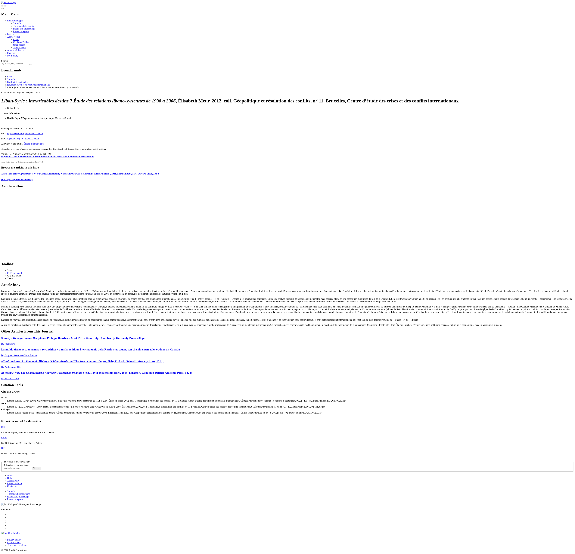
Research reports (21, 31)
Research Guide (14, 483)
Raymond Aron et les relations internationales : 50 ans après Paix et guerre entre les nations (47, 156)
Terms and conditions (17, 545)
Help (9, 478)
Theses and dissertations (24, 26)
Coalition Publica (21, 42)
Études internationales (17, 82)
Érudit (16, 39)
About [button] (10, 36)
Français (11, 53)
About (17, 36)
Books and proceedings (24, 28)
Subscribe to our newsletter (16, 465)
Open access (19, 45)
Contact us (12, 486)
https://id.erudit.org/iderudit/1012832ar (25, 133)
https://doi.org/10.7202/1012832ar (23, 138)
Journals (17, 23)
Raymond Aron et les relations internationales (28, 84)
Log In (10, 34)
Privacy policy (14, 539)
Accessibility (13, 480)
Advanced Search (15, 50)
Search (4, 60)
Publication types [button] (15, 20)
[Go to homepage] (8, 2)
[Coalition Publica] (10, 533)
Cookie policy (14, 542)
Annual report (19, 47)
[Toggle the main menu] (2, 8)
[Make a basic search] (30, 64)
